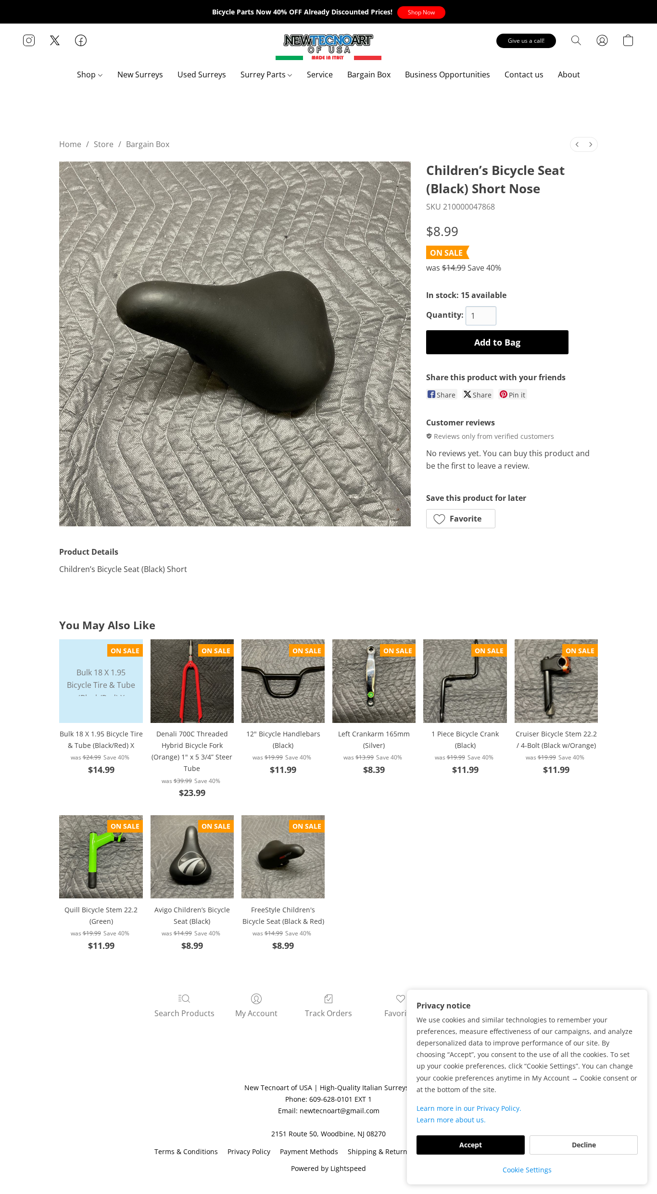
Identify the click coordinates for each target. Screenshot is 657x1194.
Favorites (400, 1013)
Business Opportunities (447, 74)
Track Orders (328, 1013)
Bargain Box (369, 74)
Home (70, 144)
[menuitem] (577, 144)
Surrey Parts (264, 74)
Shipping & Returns (379, 1151)
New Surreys (140, 74)
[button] (421, 12)
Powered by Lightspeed (328, 1168)
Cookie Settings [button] (527, 1169)
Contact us (524, 74)
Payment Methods (309, 1151)
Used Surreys (201, 74)
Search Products (184, 1013)
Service (320, 74)
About (569, 74)
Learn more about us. (451, 1119)
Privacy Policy (248, 1151)
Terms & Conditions (186, 1151)
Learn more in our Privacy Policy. (469, 1108)
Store (104, 144)
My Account (256, 1013)
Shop (87, 74)
